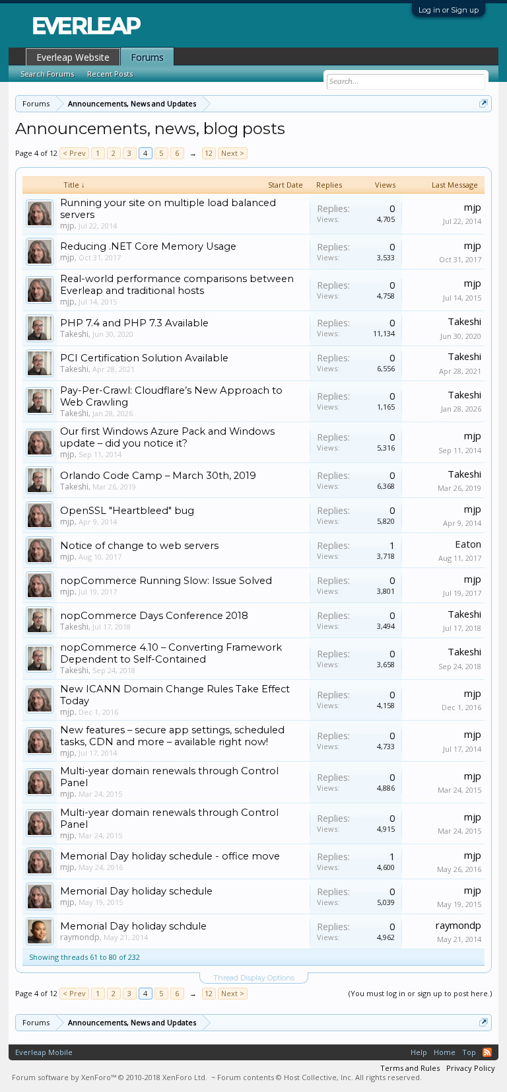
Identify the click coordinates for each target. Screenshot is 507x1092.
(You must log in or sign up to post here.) (420, 993)
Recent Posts (110, 74)
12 (209, 153)
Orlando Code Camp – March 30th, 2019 (158, 476)
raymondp (80, 937)
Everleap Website (73, 57)
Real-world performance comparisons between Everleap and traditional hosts (177, 285)
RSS (487, 1052)
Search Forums (47, 74)
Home (445, 1052)
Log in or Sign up (449, 10)
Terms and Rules (410, 1068)
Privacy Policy (470, 1068)
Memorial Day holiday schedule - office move (170, 856)
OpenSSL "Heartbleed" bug (127, 511)
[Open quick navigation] (483, 103)
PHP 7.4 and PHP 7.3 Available (134, 323)
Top (469, 1052)
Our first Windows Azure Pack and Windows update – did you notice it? (167, 437)
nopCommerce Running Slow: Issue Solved (166, 581)
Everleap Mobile (44, 1052)
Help (419, 1052)
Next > (232, 153)
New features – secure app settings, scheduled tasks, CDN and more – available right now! (172, 736)
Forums (147, 57)
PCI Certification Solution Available (144, 358)
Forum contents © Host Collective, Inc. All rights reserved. (319, 1077)
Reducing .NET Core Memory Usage (148, 246)
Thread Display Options (253, 977)
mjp (67, 225)
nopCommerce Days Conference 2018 (154, 616)
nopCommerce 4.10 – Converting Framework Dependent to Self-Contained (171, 653)
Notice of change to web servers (139, 546)
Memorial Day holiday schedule (136, 891)
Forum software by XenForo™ (109, 1077)
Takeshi (74, 334)
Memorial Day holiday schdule (133, 926)
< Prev (74, 153)
